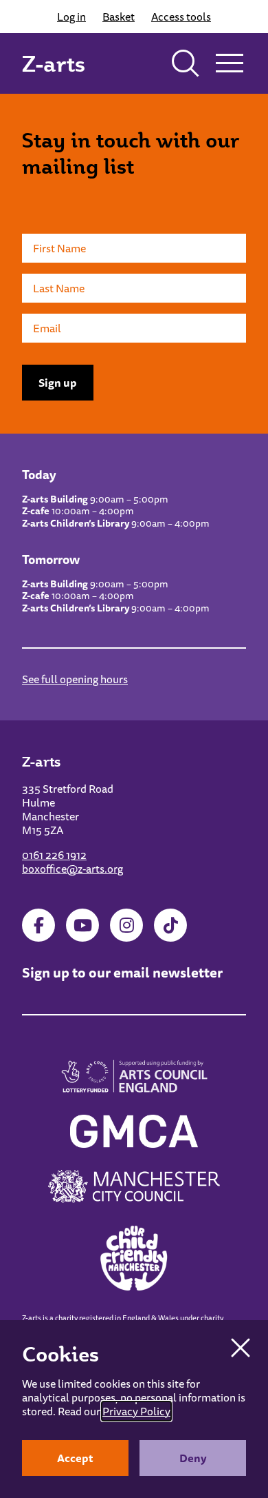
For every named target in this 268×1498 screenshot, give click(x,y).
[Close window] (240, 1347)
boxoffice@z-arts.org (72, 869)
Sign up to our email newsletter (122, 972)
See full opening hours (75, 679)
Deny (193, 1458)
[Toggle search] (185, 63)
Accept (75, 1458)
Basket (118, 17)
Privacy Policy (136, 1411)
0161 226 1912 (54, 855)
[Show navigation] (229, 63)
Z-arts (53, 63)
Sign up (57, 383)
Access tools (181, 17)
